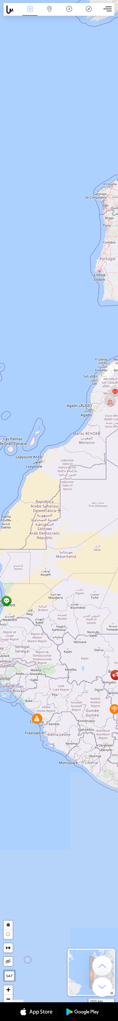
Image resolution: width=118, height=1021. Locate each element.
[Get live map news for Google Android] (83, 1012)
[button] (110, 401)
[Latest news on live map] (12, 9)
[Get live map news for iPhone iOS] (37, 1012)
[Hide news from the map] (8, 961)
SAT (9, 976)
